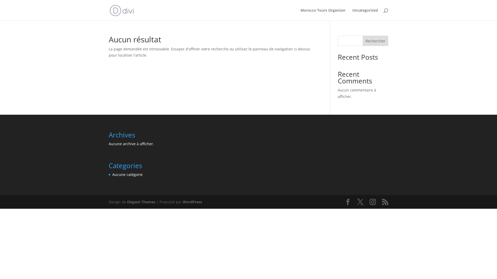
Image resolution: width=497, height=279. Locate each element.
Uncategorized (365, 11)
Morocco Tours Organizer (323, 11)
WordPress (192, 201)
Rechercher (375, 40)
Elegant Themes (141, 201)
